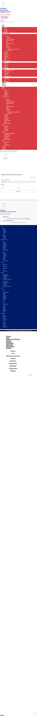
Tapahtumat (4, 146)
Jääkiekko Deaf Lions (9, 43)
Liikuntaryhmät (6, 78)
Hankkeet (3, 68)
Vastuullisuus (6, 30)
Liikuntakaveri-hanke (7, 139)
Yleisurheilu (8, 110)
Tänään (19, 187)
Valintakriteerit (6, 117)
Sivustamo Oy (30, 330)
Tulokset (5, 59)
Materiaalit (6, 94)
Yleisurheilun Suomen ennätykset (13, 49)
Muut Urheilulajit (9, 50)
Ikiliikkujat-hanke (7, 71)
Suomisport (6, 66)
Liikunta (3, 77)
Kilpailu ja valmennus (6, 33)
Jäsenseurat (6, 64)
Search (1, 19)
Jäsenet (3, 124)
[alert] (18, 182)
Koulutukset (6, 56)
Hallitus (4, 317)
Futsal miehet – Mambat (10, 39)
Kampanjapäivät (6, 81)
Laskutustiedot (5, 318)
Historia (5, 27)
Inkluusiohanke (6, 73)
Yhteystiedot (4, 85)
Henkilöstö (4, 316)
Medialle (3, 147)
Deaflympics (6, 114)
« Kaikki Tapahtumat (33, 177)
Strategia (5, 29)
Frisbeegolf (8, 37)
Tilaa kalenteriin (18, 191)
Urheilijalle (6, 53)
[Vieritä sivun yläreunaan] (0, 332)
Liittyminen (6, 63)
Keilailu (7, 107)
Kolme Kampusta (7, 57)
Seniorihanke (6, 74)
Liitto (3, 26)
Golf (7, 104)
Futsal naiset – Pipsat (9, 40)
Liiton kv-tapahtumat (7, 60)
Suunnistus (8, 46)
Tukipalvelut (6, 130)
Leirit (5, 80)
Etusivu (3, 87)
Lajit (4, 34)
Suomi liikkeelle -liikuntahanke (9, 70)
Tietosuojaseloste (21, 330)
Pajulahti (4, 247)
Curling (7, 36)
